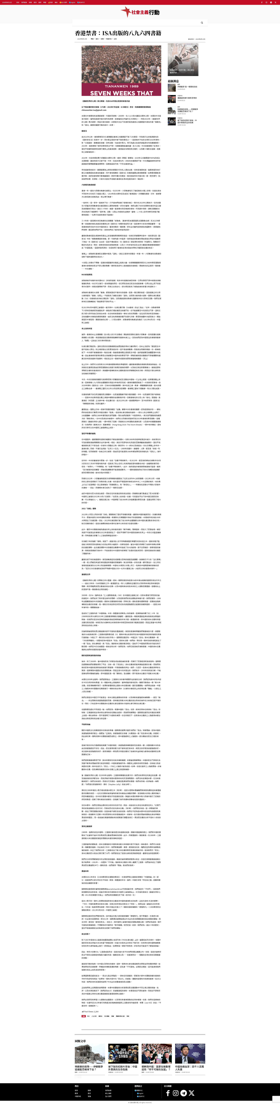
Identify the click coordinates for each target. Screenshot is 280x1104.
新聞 (102, 39)
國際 (179, 84)
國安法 (100, 1016)
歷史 (97, 39)
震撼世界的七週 (120, 1016)
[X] (275, 2)
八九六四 (94, 1016)
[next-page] (79, 1076)
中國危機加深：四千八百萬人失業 (189, 1068)
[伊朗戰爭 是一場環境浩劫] (172, 88)
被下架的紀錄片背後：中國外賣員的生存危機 (187, 121)
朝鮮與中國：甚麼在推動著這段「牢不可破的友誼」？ (156, 1068)
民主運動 (106, 1016)
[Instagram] (266, 2)
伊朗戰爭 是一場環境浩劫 (187, 86)
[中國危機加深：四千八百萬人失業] (190, 1054)
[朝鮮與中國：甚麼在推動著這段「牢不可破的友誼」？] (157, 1054)
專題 (92, 39)
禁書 (112, 1016)
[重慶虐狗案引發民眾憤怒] (172, 99)
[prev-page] (76, 1076)
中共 (88, 1016)
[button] (202, 22)
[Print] (112, 1022)
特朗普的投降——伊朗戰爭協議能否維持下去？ (188, 110)
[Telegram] (271, 2)
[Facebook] (262, 2)
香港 (128, 1016)
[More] (122, 1022)
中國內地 (109, 39)
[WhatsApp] (107, 1022)
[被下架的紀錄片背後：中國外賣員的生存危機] (172, 121)
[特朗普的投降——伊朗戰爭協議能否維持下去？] (172, 110)
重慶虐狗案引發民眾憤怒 (187, 98)
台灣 (115, 39)
